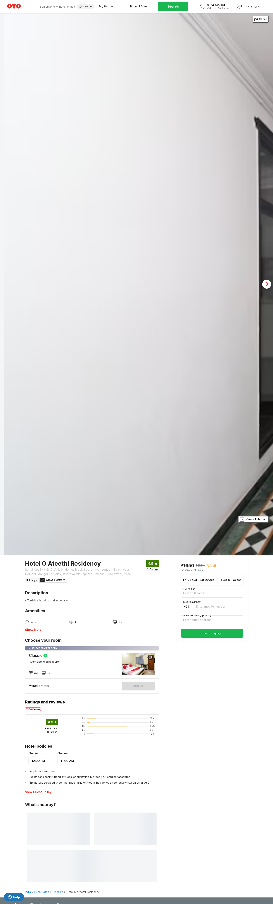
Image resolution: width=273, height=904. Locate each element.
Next (266, 284)
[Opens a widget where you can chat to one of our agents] (14, 897)
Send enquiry (212, 633)
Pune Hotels (41, 891)
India (28, 891)
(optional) (197, 615)
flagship (58, 891)
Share (263, 19)
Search (173, 6)
